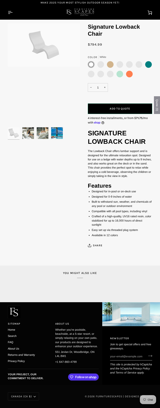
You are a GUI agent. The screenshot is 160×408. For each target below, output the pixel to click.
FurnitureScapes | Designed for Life (124, 396)
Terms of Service (126, 372)
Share (97, 245)
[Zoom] (44, 74)
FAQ (10, 342)
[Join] (149, 356)
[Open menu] (14, 12)
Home (11, 329)
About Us (13, 348)
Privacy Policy (141, 368)
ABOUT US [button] (62, 323)
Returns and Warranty (21, 354)
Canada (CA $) (21, 396)
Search (12, 335)
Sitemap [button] (14, 323)
